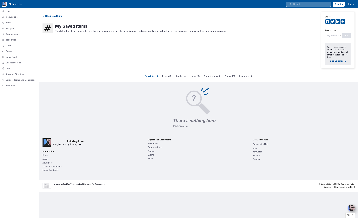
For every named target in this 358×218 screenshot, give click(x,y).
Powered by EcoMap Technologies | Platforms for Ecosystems (79, 184)
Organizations (11, 34)
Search (256, 155)
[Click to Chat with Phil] (351, 208)
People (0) (230, 76)
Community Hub (260, 144)
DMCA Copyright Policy (345, 184)
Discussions (10, 17)
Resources (9, 40)
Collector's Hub (11, 62)
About (6, 22)
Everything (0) (152, 76)
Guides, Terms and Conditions (19, 80)
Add (346, 35)
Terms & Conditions (52, 166)
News (150, 158)
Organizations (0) (212, 76)
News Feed (9, 57)
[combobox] (350, 215)
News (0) (195, 76)
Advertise (8, 85)
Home (6, 11)
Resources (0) (246, 76)
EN (348, 215)
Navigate (8, 28)
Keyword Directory (13, 74)
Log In (351, 4)
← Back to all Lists (53, 16)
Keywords (257, 152)
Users (6, 45)
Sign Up (339, 4)
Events (7, 51)
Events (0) (167, 76)
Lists (6, 68)
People (151, 151)
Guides (256, 159)
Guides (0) (181, 76)
